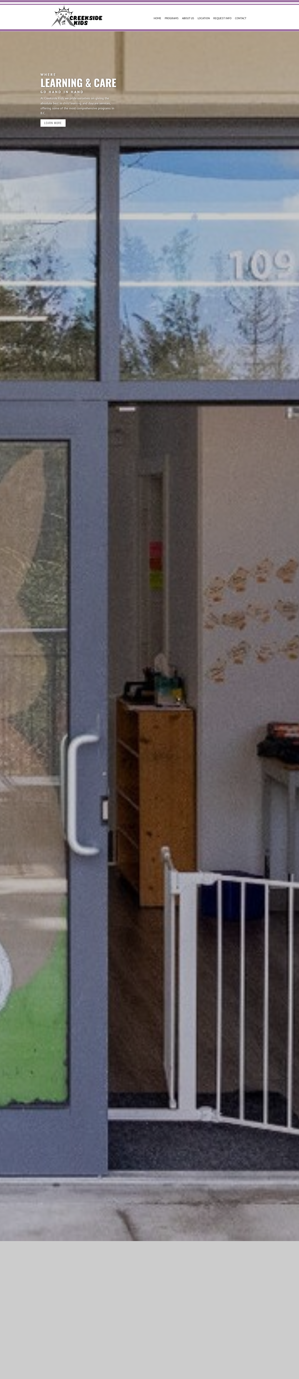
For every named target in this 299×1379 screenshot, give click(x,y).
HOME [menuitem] (157, 18)
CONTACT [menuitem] (240, 18)
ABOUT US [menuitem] (188, 18)
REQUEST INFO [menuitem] (222, 18)
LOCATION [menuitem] (204, 18)
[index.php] (77, 16)
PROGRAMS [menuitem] (172, 18)
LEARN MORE (53, 123)
